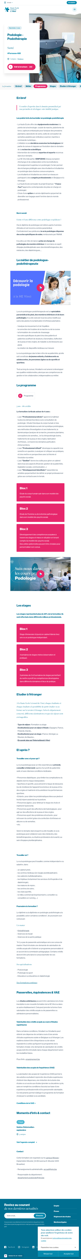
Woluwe (20, 59)
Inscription (71, 2)
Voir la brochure (20, 67)
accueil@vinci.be (50, 1169)
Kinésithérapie (23, 930)
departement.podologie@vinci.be (31, 1178)
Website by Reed (15, 1256)
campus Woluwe (52, 1158)
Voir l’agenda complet (26, 1142)
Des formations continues (27, 982)
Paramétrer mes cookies (50, 1247)
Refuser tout (48, 1254)
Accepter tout (69, 1254)
